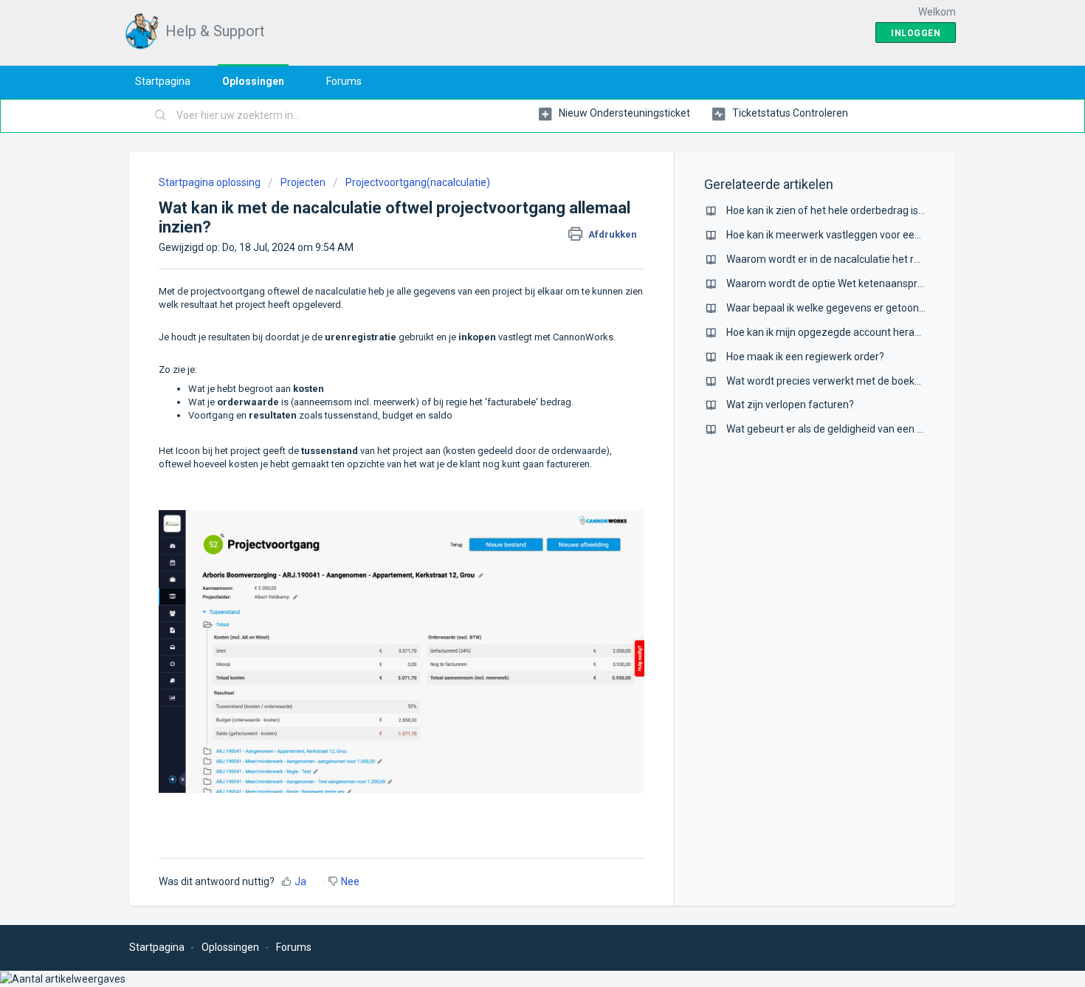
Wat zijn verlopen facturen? (790, 404)
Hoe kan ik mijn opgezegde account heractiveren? (841, 332)
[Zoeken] (161, 116)
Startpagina (162, 81)
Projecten (303, 182)
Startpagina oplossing (211, 182)
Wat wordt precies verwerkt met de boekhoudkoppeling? (857, 381)
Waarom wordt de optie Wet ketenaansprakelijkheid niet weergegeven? (892, 283)
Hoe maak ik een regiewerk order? (805, 356)
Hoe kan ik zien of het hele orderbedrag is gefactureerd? (857, 210)
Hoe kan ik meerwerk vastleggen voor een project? (843, 235)
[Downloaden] (515, 302)
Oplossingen (253, 81)
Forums (344, 81)
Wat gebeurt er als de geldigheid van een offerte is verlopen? (867, 429)
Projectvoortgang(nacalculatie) (417, 182)
